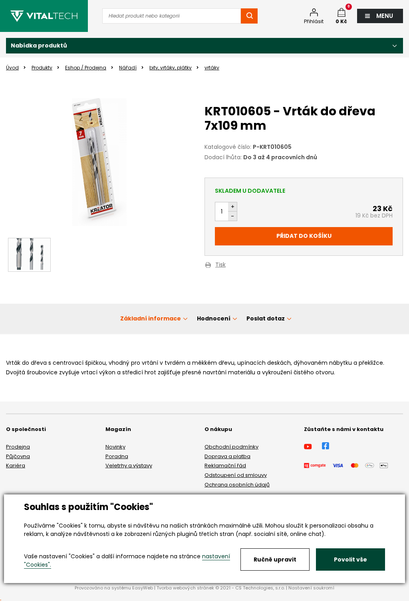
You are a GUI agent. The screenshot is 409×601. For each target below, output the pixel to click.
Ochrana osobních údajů (237, 484)
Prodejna (18, 447)
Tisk (220, 265)
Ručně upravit (275, 559)
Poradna (116, 456)
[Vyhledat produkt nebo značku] (249, 16)
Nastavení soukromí (311, 588)
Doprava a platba (227, 456)
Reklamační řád (225, 465)
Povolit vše (350, 559)
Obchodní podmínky (231, 447)
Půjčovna (18, 456)
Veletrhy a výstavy (128, 465)
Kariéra (15, 465)
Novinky (115, 447)
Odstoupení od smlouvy (235, 475)
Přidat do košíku (304, 236)
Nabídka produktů (39, 45)
